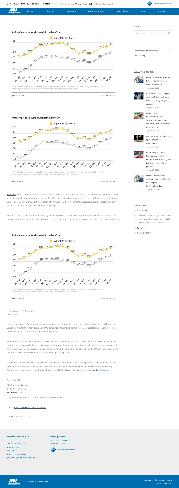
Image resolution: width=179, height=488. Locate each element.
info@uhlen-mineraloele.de (103, 4)
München (11, 194)
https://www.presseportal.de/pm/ (30, 407)
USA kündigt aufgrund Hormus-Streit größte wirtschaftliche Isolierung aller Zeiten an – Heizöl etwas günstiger (158, 159)
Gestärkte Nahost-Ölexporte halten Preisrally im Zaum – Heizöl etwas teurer (158, 81)
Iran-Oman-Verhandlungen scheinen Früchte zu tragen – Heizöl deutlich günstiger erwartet (158, 98)
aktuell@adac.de (15, 392)
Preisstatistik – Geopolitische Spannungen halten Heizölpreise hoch (158, 140)
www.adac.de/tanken (99, 370)
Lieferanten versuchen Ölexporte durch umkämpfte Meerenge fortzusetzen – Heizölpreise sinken (158, 180)
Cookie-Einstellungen (164, 483)
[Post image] (138, 79)
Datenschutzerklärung (163, 480)
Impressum (148, 480)
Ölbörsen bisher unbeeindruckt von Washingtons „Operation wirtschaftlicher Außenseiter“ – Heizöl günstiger (159, 120)
